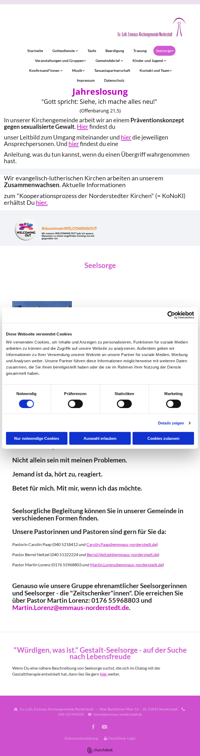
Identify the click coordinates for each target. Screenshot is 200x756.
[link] (64, 51)
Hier (82, 126)
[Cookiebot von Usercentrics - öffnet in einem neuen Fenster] (171, 315)
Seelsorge (163, 50)
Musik (77, 70)
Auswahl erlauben (100, 438)
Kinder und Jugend (148, 60)
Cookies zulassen (163, 438)
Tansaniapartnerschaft (112, 70)
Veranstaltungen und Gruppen (59, 60)
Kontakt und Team (154, 70)
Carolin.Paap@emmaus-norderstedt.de (121, 544)
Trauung (140, 50)
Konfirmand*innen (44, 70)
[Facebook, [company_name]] (93, 726)
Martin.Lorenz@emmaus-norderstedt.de (126, 564)
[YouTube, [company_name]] (104, 726)
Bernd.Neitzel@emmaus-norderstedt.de (122, 554)
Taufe (92, 50)
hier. (42, 202)
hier (126, 137)
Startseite (35, 50)
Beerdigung (114, 50)
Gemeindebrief (108, 60)
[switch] (75, 403)
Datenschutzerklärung (81, 738)
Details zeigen (171, 423)
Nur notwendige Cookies (36, 438)
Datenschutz (114, 80)
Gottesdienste (64, 50)
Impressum (86, 80)
